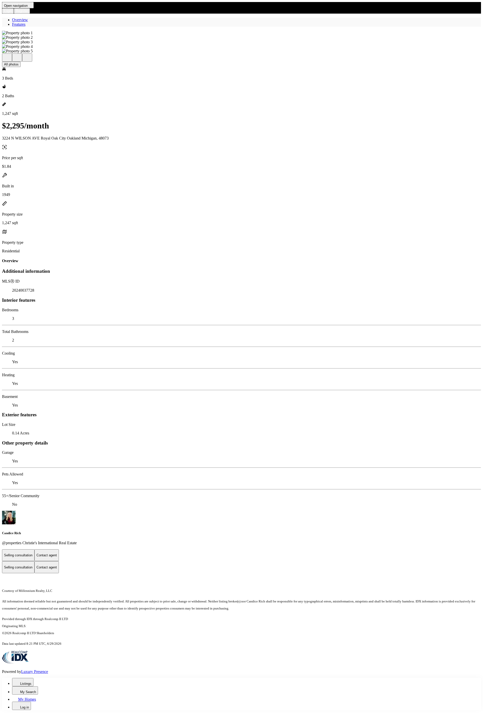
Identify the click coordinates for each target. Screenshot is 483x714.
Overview (20, 20)
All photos (11, 64)
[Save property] (17, 57)
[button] (241, 33)
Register (22, 11)
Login (8, 11)
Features (18, 24)
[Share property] (27, 57)
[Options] (7, 57)
